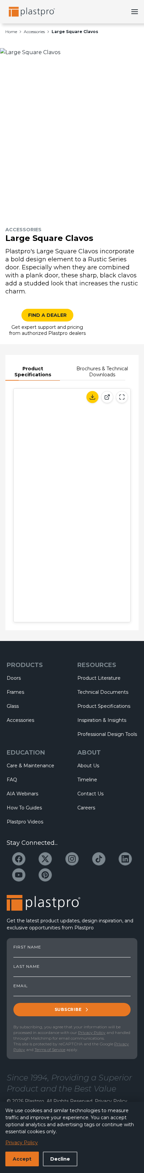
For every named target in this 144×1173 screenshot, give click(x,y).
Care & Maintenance (30, 766)
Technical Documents (102, 692)
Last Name (26, 966)
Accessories (34, 31)
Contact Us (90, 794)
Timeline (87, 780)
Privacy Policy (91, 1032)
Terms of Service (49, 1049)
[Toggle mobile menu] (135, 12)
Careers (86, 808)
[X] (45, 859)
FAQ (12, 780)
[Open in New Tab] (107, 397)
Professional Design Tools (107, 734)
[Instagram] (72, 859)
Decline (60, 1159)
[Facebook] (18, 859)
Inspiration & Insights (101, 720)
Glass (13, 706)
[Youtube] (18, 875)
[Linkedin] (125, 859)
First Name (27, 947)
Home (11, 31)
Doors (14, 678)
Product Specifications (32, 372)
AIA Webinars (22, 794)
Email (20, 986)
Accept (22, 1159)
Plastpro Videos (25, 822)
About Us (88, 766)
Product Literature (99, 678)
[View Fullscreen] (122, 397)
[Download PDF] (92, 397)
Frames (15, 692)
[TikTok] (98, 859)
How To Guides (24, 808)
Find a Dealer (47, 315)
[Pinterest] (45, 875)
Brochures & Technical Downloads (102, 372)
